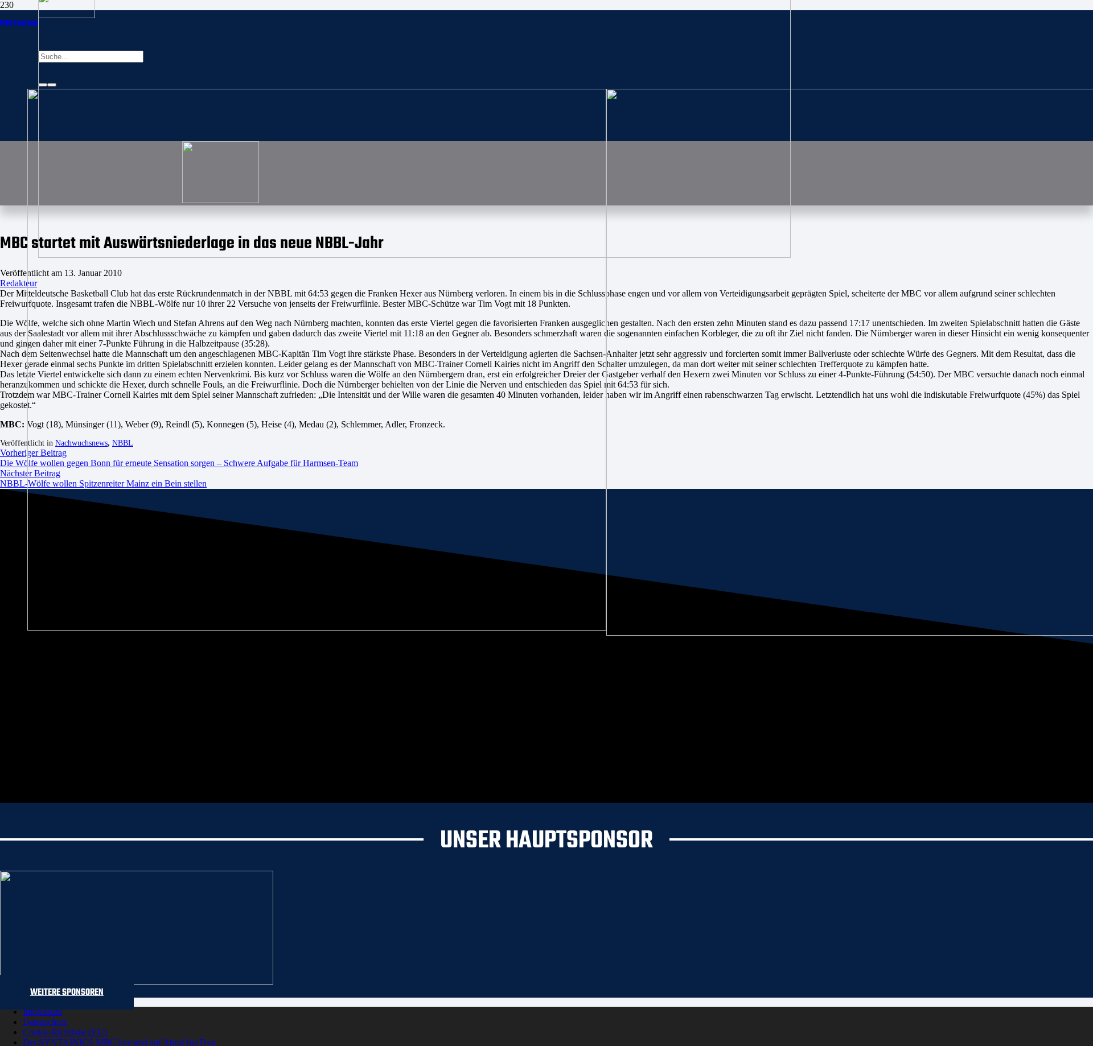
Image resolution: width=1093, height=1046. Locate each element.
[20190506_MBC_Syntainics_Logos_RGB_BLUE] (316, 627)
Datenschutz (45, 1022)
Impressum (42, 1011)
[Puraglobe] (136, 981)
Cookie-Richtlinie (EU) (65, 1032)
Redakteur (18, 283)
